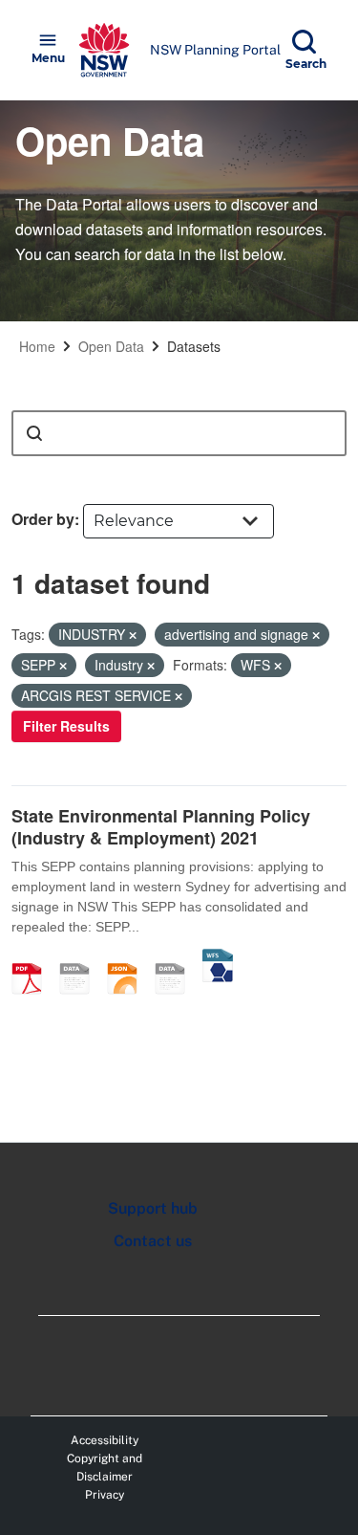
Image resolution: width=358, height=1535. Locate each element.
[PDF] (33, 958)
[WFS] (217, 958)
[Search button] (34, 433)
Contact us (153, 1241)
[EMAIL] (81, 958)
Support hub (153, 1208)
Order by (42, 519)
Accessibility (104, 1440)
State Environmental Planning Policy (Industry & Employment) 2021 (160, 826)
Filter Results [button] (66, 725)
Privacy (104, 1495)
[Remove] (133, 635)
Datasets (194, 346)
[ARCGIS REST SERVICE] (177, 958)
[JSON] (129, 958)
